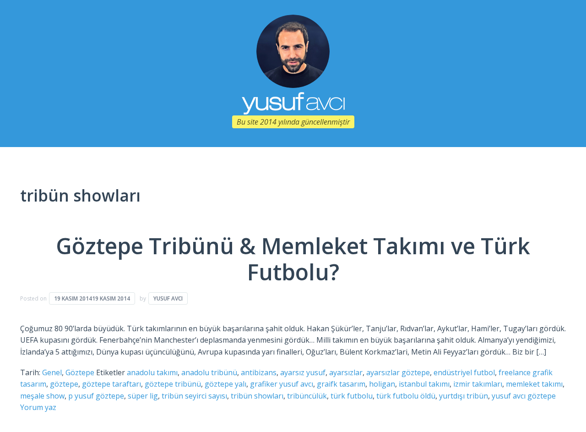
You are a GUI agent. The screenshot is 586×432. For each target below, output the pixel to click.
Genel (52, 372)
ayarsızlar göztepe (398, 372)
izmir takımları (477, 384)
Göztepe (79, 372)
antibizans (259, 372)
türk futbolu (352, 396)
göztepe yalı (225, 384)
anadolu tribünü (209, 372)
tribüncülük (307, 396)
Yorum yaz (38, 407)
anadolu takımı (152, 372)
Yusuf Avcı (168, 298)
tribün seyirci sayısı (194, 396)
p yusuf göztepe (96, 396)
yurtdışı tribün (463, 396)
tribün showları (257, 396)
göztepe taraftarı (111, 384)
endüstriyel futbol (464, 372)
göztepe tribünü (173, 384)
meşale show (42, 396)
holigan (382, 384)
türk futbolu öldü (405, 396)
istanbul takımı (424, 384)
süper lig (143, 396)
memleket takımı (534, 384)
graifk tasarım (341, 384)
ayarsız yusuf (303, 372)
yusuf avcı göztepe (524, 396)
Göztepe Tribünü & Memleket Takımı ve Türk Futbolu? (293, 259)
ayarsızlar (346, 372)
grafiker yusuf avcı (281, 384)
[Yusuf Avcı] (293, 50)
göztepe (64, 384)
